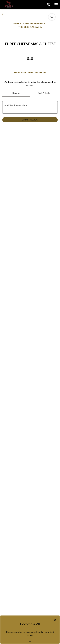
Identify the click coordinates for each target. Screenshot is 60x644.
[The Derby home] (15, 4)
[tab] (16, 92)
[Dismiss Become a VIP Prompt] (54, 620)
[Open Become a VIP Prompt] (30, 641)
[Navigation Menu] (56, 4)
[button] (3, 14)
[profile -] (49, 4)
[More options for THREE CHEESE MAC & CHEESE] (51, 16)
